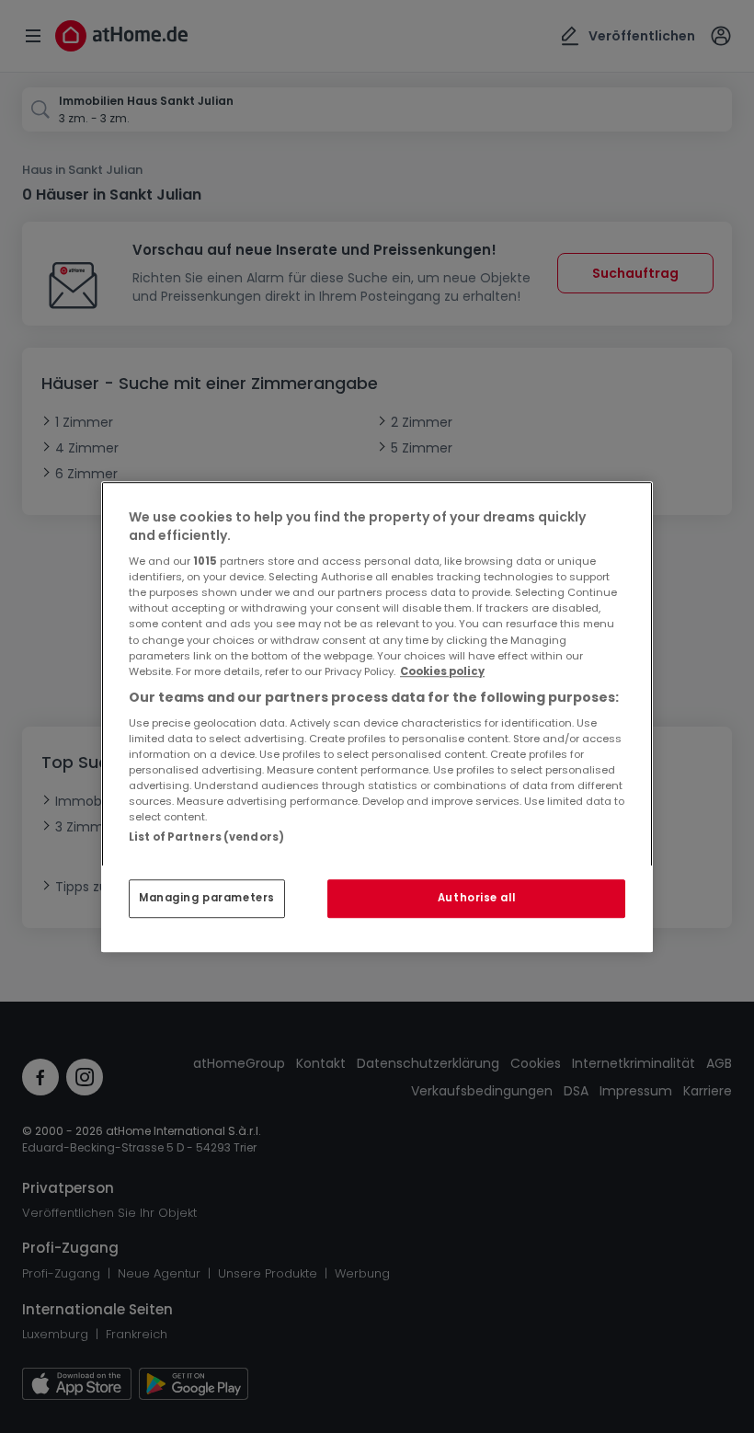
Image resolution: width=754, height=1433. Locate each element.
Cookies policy (442, 671)
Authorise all (476, 897)
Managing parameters (207, 897)
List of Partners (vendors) (206, 837)
